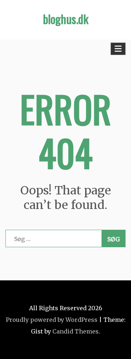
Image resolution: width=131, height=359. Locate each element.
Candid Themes (75, 331)
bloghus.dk (65, 18)
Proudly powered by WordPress (52, 319)
